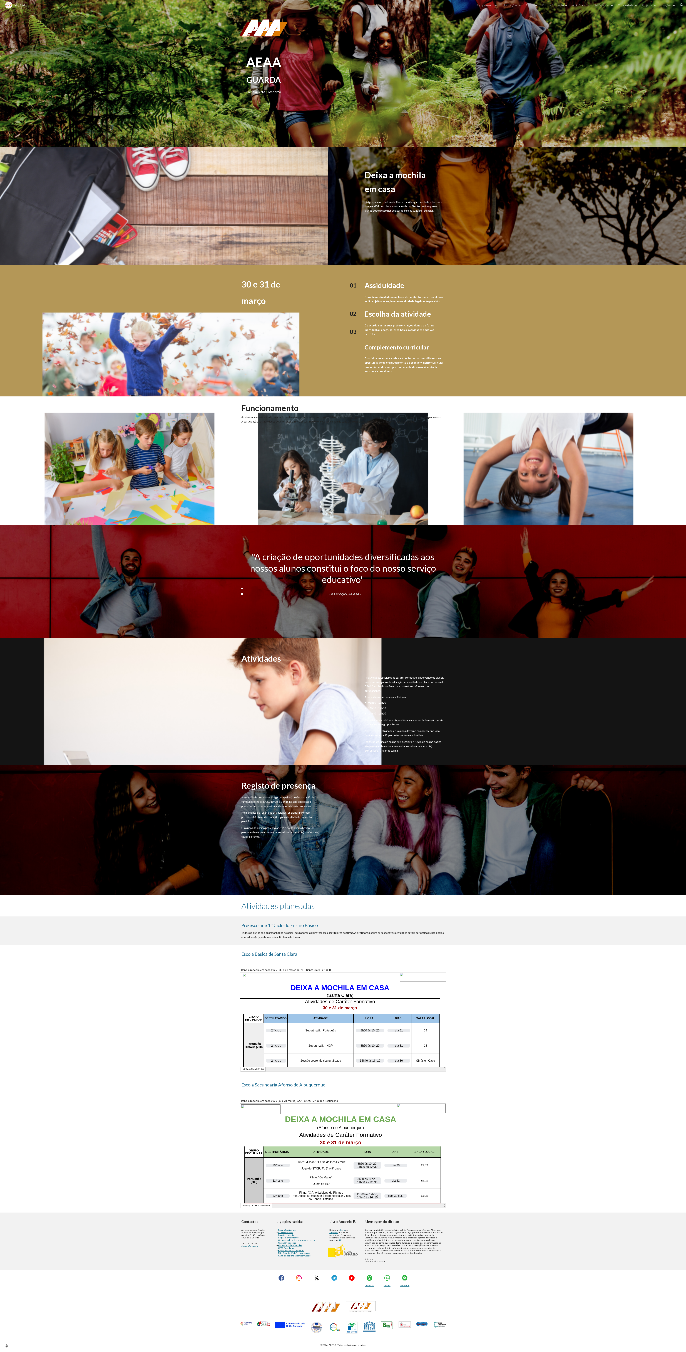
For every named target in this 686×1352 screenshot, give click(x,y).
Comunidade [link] (625, 5)
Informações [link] (509, 5)
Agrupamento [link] (485, 5)
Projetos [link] (647, 5)
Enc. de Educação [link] (553, 5)
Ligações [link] (666, 5)
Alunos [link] (530, 5)
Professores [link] (602, 5)
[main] (263, 67)
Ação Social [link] (579, 5)
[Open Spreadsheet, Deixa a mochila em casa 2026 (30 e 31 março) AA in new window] (439, 1102)
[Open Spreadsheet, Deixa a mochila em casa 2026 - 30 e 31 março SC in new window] (439, 971)
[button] (681, 5)
